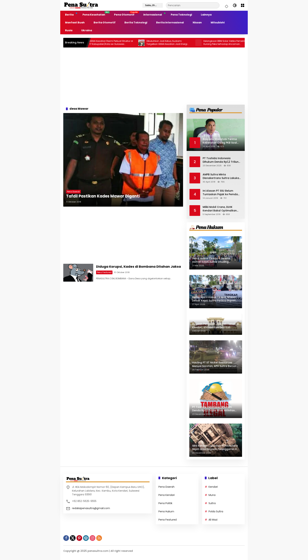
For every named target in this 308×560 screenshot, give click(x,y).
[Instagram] (92, 538)
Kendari (213, 487)
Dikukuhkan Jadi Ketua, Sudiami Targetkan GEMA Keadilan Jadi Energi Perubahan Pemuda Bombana (147, 43)
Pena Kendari (166, 495)
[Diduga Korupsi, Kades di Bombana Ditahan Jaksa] (78, 273)
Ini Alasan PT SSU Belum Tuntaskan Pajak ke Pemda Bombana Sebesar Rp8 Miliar (221, 192)
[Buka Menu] (242, 5)
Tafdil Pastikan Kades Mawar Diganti (103, 196)
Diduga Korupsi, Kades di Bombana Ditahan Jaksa (138, 266)
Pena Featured (104, 272)
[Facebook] (66, 538)
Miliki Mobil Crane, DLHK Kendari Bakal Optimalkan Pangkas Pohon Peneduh (220, 208)
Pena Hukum (166, 511)
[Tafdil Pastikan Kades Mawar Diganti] (123, 160)
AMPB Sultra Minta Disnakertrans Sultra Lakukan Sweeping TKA (222, 176)
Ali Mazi (213, 519)
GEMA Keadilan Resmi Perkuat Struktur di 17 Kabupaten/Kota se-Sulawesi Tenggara (91, 43)
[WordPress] (86, 538)
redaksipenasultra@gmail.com (91, 508)
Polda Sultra (216, 511)
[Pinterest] (79, 538)
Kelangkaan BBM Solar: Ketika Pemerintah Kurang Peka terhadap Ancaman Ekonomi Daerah (206, 43)
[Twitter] (73, 538)
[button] (226, 5)
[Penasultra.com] (81, 5)
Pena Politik (165, 503)
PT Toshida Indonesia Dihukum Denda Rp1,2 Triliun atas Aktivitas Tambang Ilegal (220, 160)
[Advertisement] (154, 76)
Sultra (212, 503)
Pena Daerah (73, 191)
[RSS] (99, 538)
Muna (212, 495)
